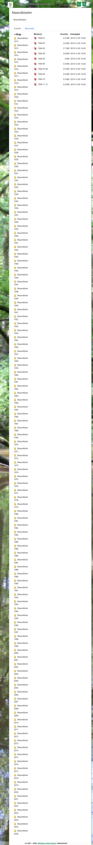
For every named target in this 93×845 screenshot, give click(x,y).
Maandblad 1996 (21, 624)
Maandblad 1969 (21, 436)
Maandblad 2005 (21, 686)
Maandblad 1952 (21, 318)
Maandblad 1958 (21, 360)
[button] (79, 4)
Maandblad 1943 (21, 255)
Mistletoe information (47, 843)
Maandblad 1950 (21, 304)
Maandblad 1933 (21, 186)
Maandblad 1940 (21, 234)
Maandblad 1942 (21, 248)
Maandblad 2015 (21, 756)
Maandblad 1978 (21, 499)
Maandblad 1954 (21, 332)
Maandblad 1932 (21, 179)
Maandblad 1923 (21, 116)
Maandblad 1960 (21, 373)
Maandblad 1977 (21, 492)
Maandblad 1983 (21, 533)
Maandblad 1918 (21, 81)
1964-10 (41, 79)
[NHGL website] (10, 4)
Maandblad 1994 (21, 610)
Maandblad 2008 (21, 707)
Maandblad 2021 (21, 797)
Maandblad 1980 (21, 512)
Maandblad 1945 (21, 269)
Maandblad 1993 (21, 603)
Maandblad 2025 (21, 825)
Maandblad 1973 (21, 464)
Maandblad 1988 (21, 568)
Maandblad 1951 (21, 311)
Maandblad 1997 (21, 631)
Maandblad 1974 (21, 471)
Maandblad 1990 (21, 582)
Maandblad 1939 (21, 227)
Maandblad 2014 (21, 749)
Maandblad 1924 (21, 123)
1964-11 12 (42, 84)
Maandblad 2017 (21, 770)
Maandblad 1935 (21, 200)
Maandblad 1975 (21, 478)
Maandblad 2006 (21, 693)
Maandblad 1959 (21, 366)
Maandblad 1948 (21, 290)
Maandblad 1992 (21, 596)
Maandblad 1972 (21, 457)
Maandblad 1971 (21, 450)
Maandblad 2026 (21, 832)
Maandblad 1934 (21, 193)
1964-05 (41, 58)
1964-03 (41, 48)
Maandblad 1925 (21, 130)
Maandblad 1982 (21, 526)
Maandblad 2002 (21, 665)
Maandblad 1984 (21, 540)
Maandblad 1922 (21, 109)
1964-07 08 (42, 69)
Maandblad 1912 (21, 40)
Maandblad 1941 (21, 241)
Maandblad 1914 (21, 54)
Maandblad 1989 (21, 575)
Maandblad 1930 (21, 165)
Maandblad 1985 (21, 547)
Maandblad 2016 (21, 763)
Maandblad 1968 (21, 429)
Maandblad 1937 (21, 213)
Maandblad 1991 (21, 589)
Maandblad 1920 (21, 95)
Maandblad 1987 (21, 561)
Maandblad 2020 (21, 790)
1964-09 (41, 74)
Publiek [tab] (17, 28)
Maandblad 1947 (21, 283)
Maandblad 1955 (21, 339)
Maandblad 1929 (21, 158)
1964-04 (41, 53)
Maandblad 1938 (21, 220)
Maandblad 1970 (21, 443)
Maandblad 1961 (21, 380)
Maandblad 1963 (21, 394)
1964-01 (41, 38)
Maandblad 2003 (21, 672)
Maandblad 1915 (21, 61)
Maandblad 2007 (21, 700)
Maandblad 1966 (21, 415)
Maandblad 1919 (21, 88)
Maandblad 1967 (21, 422)
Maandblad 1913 (21, 47)
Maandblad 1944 (21, 262)
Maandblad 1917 (21, 74)
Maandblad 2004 (21, 679)
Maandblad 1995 (21, 617)
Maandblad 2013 (21, 742)
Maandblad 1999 (21, 644)
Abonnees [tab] (29, 28)
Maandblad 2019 (21, 783)
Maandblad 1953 (21, 325)
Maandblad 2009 (21, 714)
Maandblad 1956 (21, 346)
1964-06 (41, 63)
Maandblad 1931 (21, 172)
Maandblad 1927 (21, 144)
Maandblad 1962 (21, 387)
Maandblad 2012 (21, 735)
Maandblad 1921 (21, 102)
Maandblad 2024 (21, 818)
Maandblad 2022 (21, 804)
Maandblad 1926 (21, 137)
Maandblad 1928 (21, 151)
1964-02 (41, 43)
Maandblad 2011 (21, 728)
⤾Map (17, 34)
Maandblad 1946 (21, 276)
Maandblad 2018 (21, 777)
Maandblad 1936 (21, 207)
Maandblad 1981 (21, 519)
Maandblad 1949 (21, 297)
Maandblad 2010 (21, 721)
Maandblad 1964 (21, 401)
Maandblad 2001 (21, 658)
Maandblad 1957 (21, 353)
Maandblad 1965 (21, 408)
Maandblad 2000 (21, 651)
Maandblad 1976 (21, 485)
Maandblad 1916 (21, 67)
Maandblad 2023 (21, 811)
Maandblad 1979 (21, 505)
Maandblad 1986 (21, 554)
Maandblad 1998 (21, 637)
